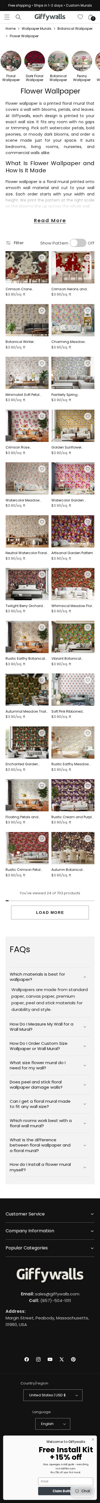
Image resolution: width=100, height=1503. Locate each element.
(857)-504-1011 (50, 1300)
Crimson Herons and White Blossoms (69, 289)
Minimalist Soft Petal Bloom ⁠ (22, 395)
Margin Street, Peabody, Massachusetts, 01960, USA (47, 1317)
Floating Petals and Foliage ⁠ (22, 817)
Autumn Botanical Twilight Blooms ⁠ (66, 870)
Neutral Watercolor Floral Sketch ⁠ (26, 553)
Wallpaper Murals (36, 28)
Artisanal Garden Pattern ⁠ (72, 553)
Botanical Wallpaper (75, 28)
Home (11, 28)
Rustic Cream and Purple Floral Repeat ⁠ (72, 817)
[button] (7, 17)
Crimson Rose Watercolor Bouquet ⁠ (23, 447)
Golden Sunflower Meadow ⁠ (66, 447)
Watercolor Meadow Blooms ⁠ (23, 500)
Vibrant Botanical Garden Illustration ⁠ (67, 658)
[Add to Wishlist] (42, 257)
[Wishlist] (80, 17)
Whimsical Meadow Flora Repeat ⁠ (72, 606)
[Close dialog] (93, 1439)
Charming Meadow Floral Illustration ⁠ (68, 342)
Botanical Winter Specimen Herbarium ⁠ (24, 342)
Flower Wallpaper (24, 36)
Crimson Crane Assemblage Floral (21, 289)
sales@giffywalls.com (50, 1294)
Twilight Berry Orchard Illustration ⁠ (24, 606)
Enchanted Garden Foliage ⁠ (22, 764)
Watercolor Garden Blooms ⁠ (67, 500)
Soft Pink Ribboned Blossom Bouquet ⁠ (66, 711)
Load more (50, 912)
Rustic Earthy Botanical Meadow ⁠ (25, 658)
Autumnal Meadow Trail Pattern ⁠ (26, 711)
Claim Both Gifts (65, 1491)
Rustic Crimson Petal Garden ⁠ (23, 870)
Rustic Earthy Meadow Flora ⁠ (70, 764)
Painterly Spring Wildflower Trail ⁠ (64, 395)
